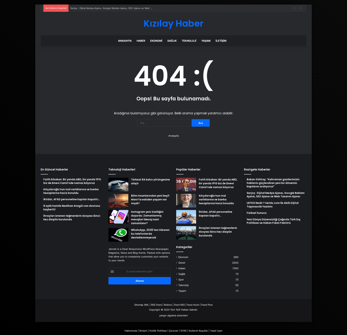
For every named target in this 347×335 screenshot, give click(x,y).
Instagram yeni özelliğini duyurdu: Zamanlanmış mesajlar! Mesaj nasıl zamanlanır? (147, 217)
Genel (181, 262)
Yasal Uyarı (216, 330)
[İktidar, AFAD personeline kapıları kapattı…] (186, 217)
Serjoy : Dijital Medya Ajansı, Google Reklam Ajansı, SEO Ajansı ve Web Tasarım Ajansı (118, 8)
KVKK (184, 330)
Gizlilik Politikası (158, 330)
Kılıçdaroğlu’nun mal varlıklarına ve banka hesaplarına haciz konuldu (216, 199)
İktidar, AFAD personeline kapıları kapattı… (215, 213)
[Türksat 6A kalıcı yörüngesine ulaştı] (118, 184)
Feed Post (207, 304)
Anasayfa (125, 40)
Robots (168, 304)
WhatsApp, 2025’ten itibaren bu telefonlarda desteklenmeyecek (150, 233)
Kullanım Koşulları (198, 330)
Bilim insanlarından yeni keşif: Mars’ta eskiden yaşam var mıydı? (150, 199)
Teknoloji (189, 40)
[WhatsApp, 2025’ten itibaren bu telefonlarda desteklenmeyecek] (118, 235)
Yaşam (206, 40)
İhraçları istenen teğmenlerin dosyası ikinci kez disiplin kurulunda (218, 231)
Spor (181, 279)
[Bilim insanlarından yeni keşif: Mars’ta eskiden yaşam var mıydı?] (118, 200)
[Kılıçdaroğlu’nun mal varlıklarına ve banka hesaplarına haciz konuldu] (186, 200)
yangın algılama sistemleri (173, 315)
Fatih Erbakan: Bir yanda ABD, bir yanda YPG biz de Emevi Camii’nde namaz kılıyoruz (218, 183)
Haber (141, 40)
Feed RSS (179, 304)
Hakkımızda (131, 330)
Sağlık (172, 40)
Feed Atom (193, 304)
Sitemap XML (141, 304)
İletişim (221, 40)
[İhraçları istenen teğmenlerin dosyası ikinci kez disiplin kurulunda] (186, 233)
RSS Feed (156, 304)
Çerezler (174, 330)
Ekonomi (156, 40)
